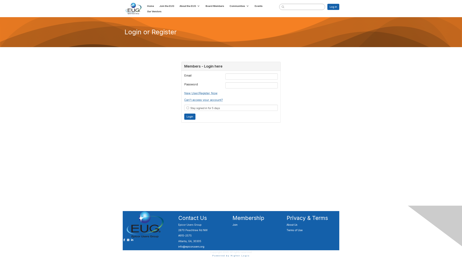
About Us (292, 224)
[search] (283, 7)
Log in (333, 6)
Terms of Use (295, 230)
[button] (190, 6)
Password (191, 84)
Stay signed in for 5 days (204, 108)
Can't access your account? (203, 100)
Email (187, 75)
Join (234, 224)
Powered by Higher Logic (231, 255)
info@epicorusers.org (191, 246)
